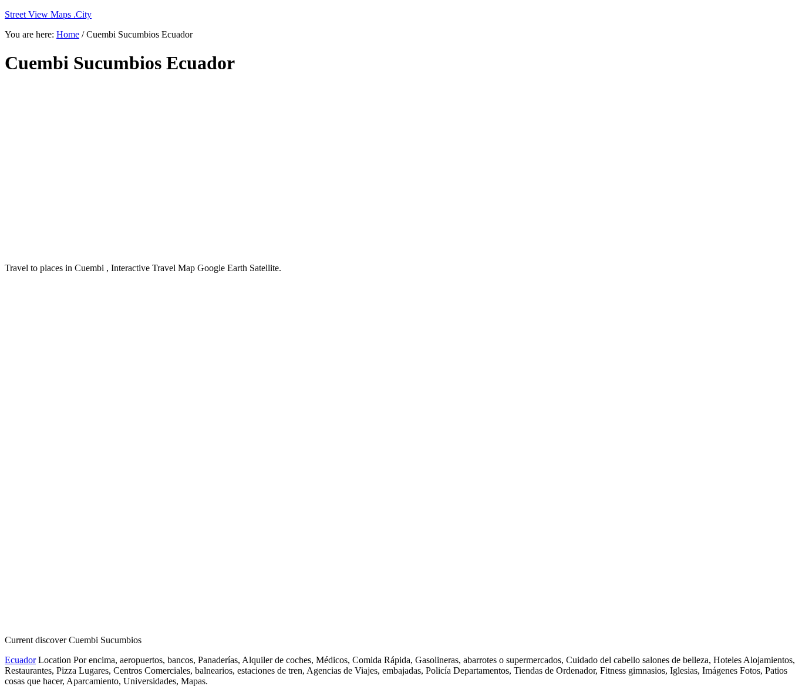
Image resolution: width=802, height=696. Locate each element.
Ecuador (20, 660)
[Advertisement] (289, 169)
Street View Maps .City (48, 14)
